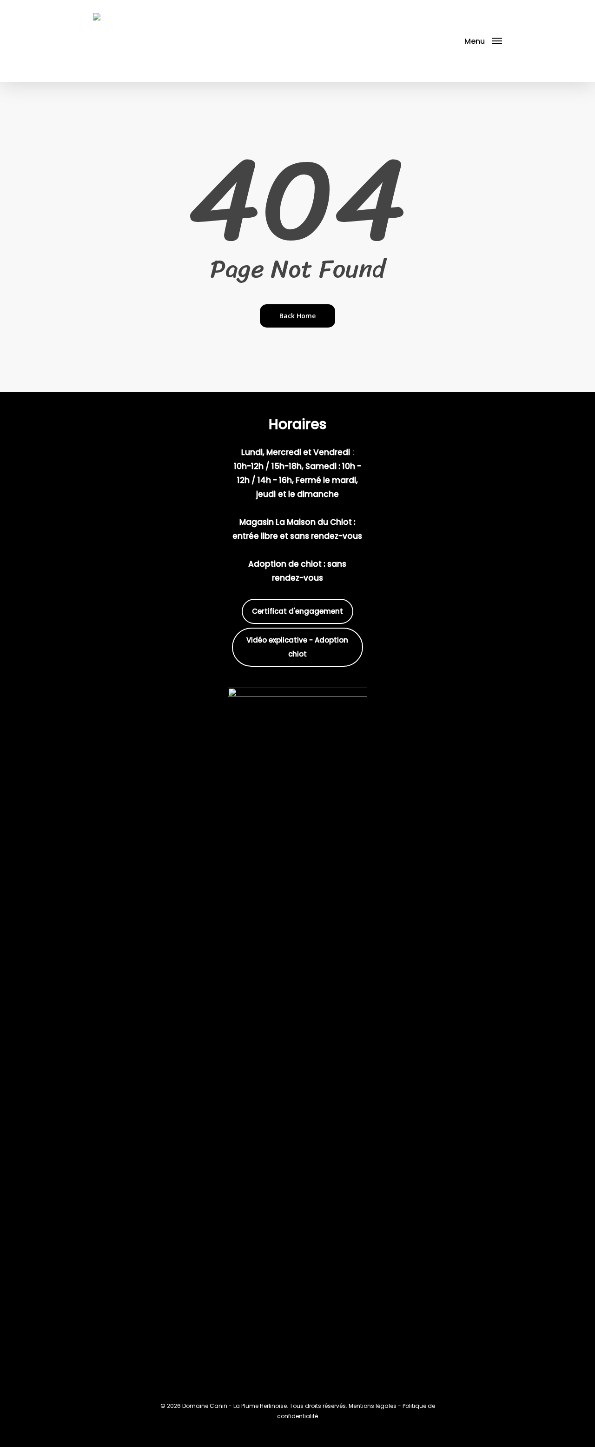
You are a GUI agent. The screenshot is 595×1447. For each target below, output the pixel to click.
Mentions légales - (376, 1406)
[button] (483, 41)
